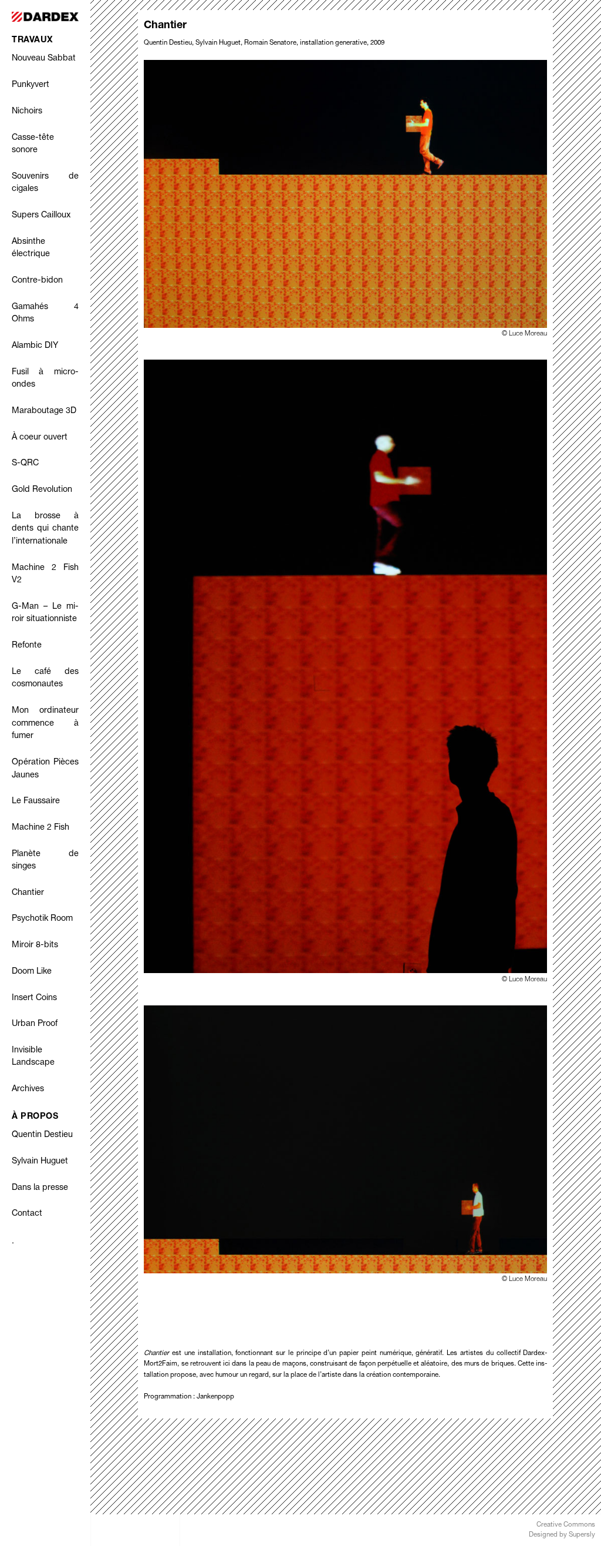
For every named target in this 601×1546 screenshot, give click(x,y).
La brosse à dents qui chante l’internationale (45, 529)
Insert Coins (34, 998)
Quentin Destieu (42, 1135)
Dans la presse (40, 1188)
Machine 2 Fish (40, 828)
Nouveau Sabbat (44, 59)
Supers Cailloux (41, 216)
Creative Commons (565, 1525)
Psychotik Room (42, 919)
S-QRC (25, 464)
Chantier (28, 893)
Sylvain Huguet (40, 1162)
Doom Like (32, 972)
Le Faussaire (36, 801)
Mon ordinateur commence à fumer (45, 723)
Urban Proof (35, 1024)
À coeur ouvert (39, 438)
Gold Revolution (42, 490)
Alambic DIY (35, 346)
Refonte (27, 646)
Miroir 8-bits (35, 945)
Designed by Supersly (562, 1535)
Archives (28, 1089)
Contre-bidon (37, 281)
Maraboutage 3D (44, 411)
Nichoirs (27, 112)
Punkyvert (30, 85)
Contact (27, 1214)
